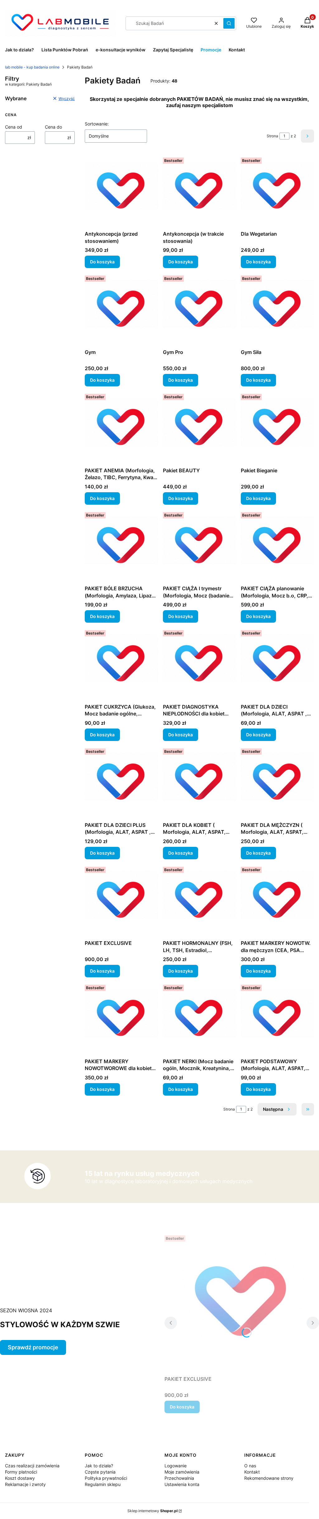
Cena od (13, 127)
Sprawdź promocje (33, 1347)
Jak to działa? (99, 1465)
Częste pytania (100, 1471)
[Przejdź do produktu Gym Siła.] (277, 309)
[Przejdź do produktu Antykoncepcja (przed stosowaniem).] (121, 191)
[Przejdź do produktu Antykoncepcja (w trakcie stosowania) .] (199, 191)
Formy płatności (21, 1471)
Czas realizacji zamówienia (32, 1465)
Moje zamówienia (181, 1471)
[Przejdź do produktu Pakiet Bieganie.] (277, 428)
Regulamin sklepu (103, 1484)
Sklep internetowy (152, 1510)
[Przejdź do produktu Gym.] (121, 309)
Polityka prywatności (106, 1478)
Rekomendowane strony (268, 1478)
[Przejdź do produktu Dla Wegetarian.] (277, 191)
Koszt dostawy (20, 1478)
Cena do (53, 127)
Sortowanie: (97, 123)
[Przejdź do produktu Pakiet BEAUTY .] (199, 428)
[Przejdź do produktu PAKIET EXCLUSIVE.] (121, 900)
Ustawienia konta (181, 1484)
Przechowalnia (179, 1478)
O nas (250, 1465)
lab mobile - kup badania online (32, 67)
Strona (272, 136)
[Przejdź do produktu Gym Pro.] (199, 309)
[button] (229, 23)
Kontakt (252, 1471)
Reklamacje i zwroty (25, 1484)
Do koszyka (102, 261)
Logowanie (175, 1465)
